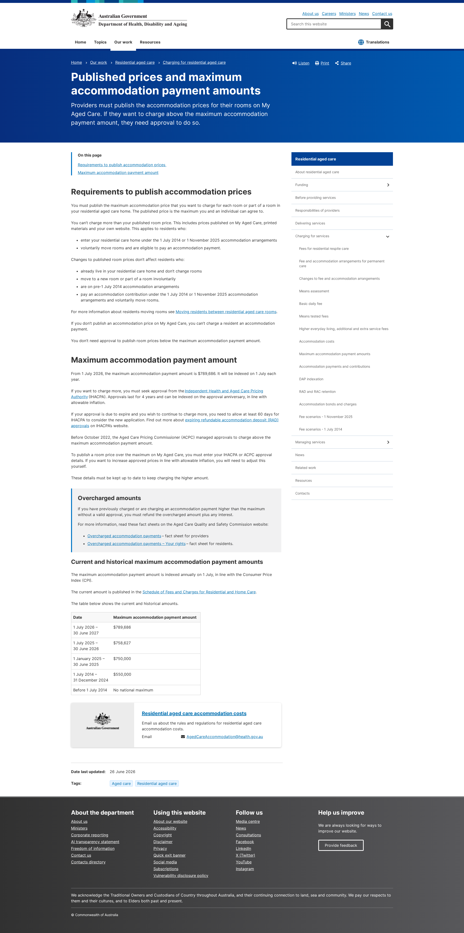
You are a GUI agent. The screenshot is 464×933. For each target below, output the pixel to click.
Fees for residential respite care (324, 248)
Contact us (382, 13)
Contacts (302, 493)
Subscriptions (165, 868)
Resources (150, 42)
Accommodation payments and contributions (334, 366)
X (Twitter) (245, 855)
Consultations (248, 835)
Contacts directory (88, 862)
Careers (329, 13)
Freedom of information (93, 848)
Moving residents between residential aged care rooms (226, 311)
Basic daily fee (310, 303)
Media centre (248, 821)
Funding (301, 185)
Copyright (162, 835)
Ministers (347, 13)
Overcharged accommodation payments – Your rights (136, 543)
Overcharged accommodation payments (124, 535)
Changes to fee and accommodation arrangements (339, 278)
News (364, 13)
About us (310, 13)
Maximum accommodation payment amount (118, 172)
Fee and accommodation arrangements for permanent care (341, 263)
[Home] (129, 18)
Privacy (160, 848)
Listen (303, 63)
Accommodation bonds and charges (327, 404)
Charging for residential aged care (194, 62)
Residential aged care (135, 62)
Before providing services (315, 197)
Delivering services (310, 223)
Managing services (310, 442)
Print (325, 63)
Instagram (245, 868)
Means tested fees (313, 316)
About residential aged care (317, 172)
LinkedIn (243, 848)
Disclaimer (163, 841)
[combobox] (334, 23)
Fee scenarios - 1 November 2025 (326, 417)
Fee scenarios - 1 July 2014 (320, 429)
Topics (100, 42)
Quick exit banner (169, 855)
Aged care (121, 783)
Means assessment (314, 291)
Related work (305, 468)
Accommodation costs (316, 341)
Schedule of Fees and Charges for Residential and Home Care (199, 591)
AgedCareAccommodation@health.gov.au (225, 736)
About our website (170, 821)
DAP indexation (311, 379)
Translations (377, 42)
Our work (123, 42)
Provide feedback (341, 845)
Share (346, 63)
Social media (165, 862)
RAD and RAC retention (317, 391)
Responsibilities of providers (317, 210)
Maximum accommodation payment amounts (334, 354)
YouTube (244, 862)
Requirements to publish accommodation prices (122, 164)
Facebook (245, 841)
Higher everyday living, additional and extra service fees (343, 329)
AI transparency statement (95, 841)
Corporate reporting (89, 835)
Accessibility (164, 828)
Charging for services (312, 236)
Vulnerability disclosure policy (180, 875)
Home (80, 42)
